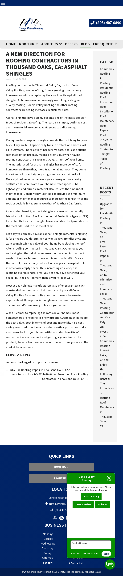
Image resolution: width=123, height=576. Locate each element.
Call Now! (102, 504)
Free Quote (103, 44)
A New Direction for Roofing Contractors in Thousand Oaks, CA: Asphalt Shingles (46, 63)
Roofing (26, 44)
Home (11, 44)
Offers (71, 44)
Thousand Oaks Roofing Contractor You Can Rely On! (107, 313)
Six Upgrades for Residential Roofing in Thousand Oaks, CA (107, 218)
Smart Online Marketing (87, 553)
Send (106, 554)
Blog (85, 44)
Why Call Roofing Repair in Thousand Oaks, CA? (38, 370)
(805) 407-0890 (108, 22)
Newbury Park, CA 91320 (63, 504)
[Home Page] (30, 24)
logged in (28, 362)
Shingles (105, 154)
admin (9, 79)
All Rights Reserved (93, 572)
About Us (49, 44)
